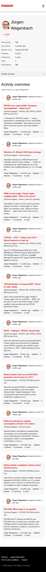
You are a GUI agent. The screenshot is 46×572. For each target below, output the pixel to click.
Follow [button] (7, 34)
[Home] (7, 6)
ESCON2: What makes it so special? (20, 509)
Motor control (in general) (29, 199)
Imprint (24, 560)
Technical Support (10, 111)
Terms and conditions (10, 560)
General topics (25, 155)
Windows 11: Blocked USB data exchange (22, 152)
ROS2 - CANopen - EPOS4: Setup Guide (22, 331)
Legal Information (17, 557)
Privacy (4, 557)
